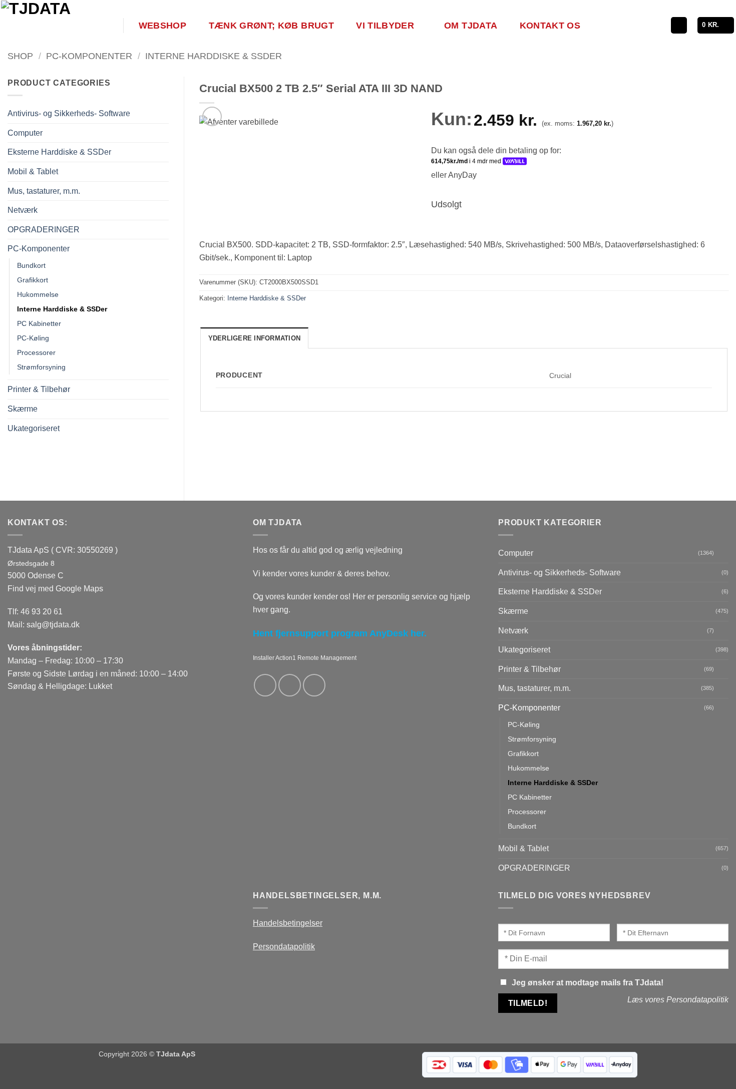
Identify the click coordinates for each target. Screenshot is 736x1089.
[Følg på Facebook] (265, 685)
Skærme (23, 409)
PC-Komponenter (89, 56)
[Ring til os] (314, 685)
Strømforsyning (41, 367)
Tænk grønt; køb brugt (271, 26)
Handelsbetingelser (287, 923)
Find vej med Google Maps (55, 588)
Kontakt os (550, 26)
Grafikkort (32, 280)
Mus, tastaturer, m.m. (44, 191)
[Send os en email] (289, 685)
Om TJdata (470, 26)
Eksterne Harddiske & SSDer (59, 152)
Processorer (36, 352)
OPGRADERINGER (44, 229)
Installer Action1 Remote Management (304, 657)
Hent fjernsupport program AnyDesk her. (340, 633)
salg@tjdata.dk (53, 624)
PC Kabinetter (39, 323)
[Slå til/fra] (163, 133)
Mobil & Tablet (33, 171)
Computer (25, 133)
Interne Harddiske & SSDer (213, 56)
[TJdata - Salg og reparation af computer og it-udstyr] (61, 25)
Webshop (162, 26)
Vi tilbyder (385, 26)
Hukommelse (38, 294)
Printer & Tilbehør (39, 389)
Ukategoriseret (34, 428)
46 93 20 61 (42, 611)
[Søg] (679, 25)
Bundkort (31, 265)
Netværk (23, 210)
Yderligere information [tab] (254, 338)
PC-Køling (33, 338)
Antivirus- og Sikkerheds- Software (69, 113)
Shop (20, 56)
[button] (715, 25)
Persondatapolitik (284, 946)
